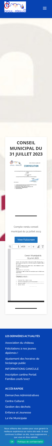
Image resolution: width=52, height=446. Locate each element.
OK (12, 442)
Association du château (19, 342)
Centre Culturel (14, 401)
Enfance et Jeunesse (18, 412)
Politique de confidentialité (30, 442)
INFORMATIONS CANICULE (22, 368)
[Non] (48, 435)
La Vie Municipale (16, 418)
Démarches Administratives (22, 395)
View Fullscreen (26, 239)
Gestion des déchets (17, 406)
